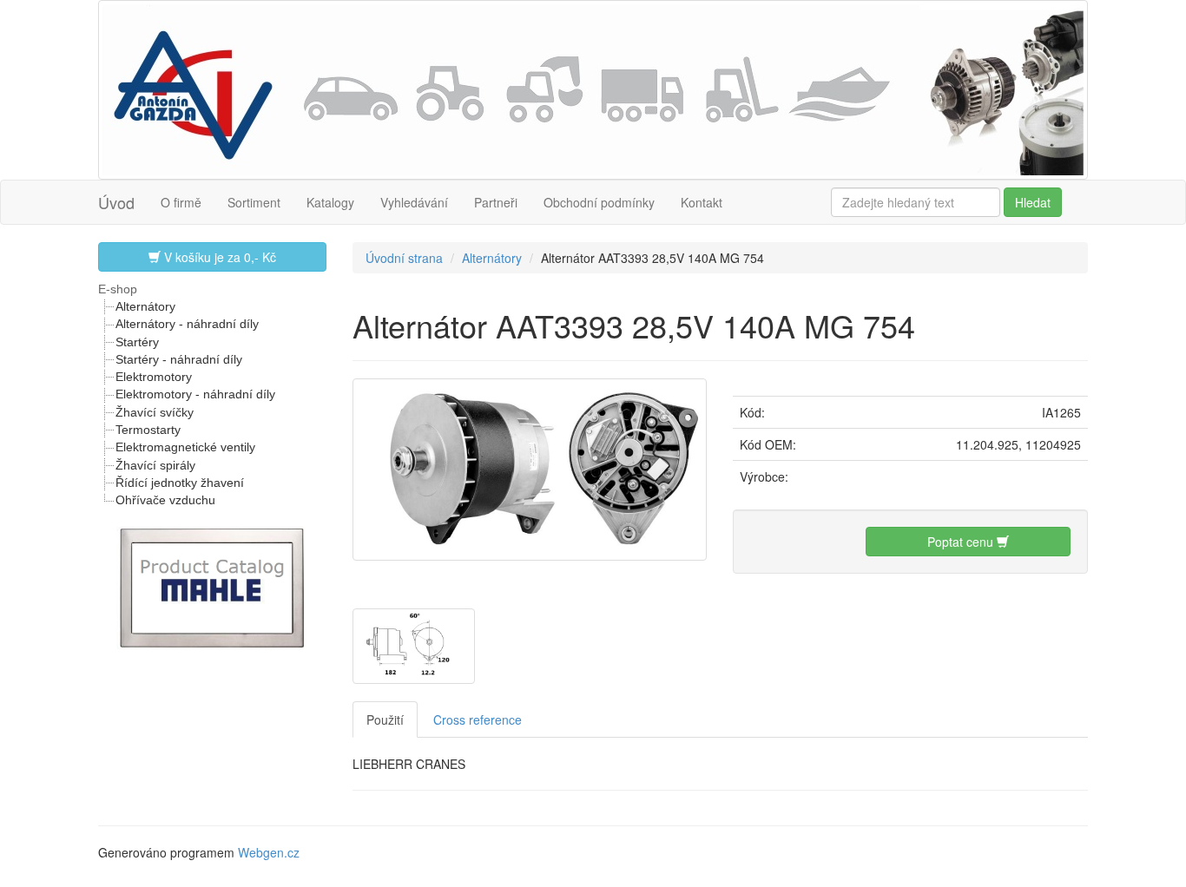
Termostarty (148, 430)
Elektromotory (153, 377)
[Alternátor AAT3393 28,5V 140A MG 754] (530, 467)
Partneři (495, 202)
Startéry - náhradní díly (178, 359)
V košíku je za (218, 257)
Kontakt (701, 202)
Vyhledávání (414, 202)
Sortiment (253, 202)
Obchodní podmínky (599, 202)
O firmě (181, 202)
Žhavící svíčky (154, 412)
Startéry (137, 342)
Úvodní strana (404, 257)
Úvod (116, 202)
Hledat (1033, 202)
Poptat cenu (962, 541)
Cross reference (477, 719)
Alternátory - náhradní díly (187, 324)
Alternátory (145, 306)
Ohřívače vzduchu (165, 500)
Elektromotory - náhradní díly (195, 394)
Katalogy (330, 202)
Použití (385, 719)
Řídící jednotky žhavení (179, 482)
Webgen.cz (269, 852)
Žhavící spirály (155, 465)
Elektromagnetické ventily (185, 447)
